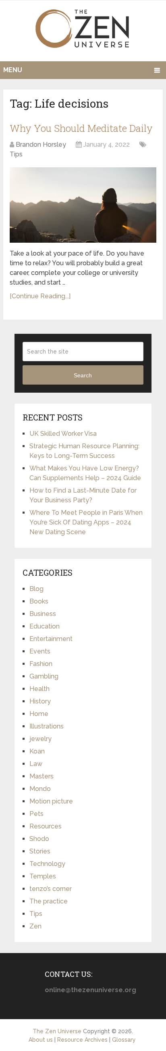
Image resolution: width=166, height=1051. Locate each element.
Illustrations (46, 726)
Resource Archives (82, 1039)
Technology (47, 864)
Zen (35, 926)
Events (39, 651)
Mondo (40, 789)
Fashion (40, 664)
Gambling (43, 676)
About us (41, 1039)
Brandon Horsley (41, 144)
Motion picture (51, 801)
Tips (16, 154)
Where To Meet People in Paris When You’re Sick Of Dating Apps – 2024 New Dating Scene (86, 522)
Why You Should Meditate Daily (81, 128)
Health (39, 689)
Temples (42, 876)
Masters (41, 776)
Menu (12, 70)
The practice (48, 901)
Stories (39, 851)
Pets (36, 814)
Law (35, 764)
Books (38, 601)
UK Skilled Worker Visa (63, 433)
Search (83, 375)
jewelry (40, 739)
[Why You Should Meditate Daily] (83, 205)
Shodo (39, 839)
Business (42, 614)
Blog (36, 589)
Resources (45, 826)
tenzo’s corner (50, 889)
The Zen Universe (57, 1031)
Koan (37, 751)
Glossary (124, 1039)
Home (38, 714)
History (40, 701)
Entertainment (51, 639)
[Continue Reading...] (40, 296)
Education (44, 626)
